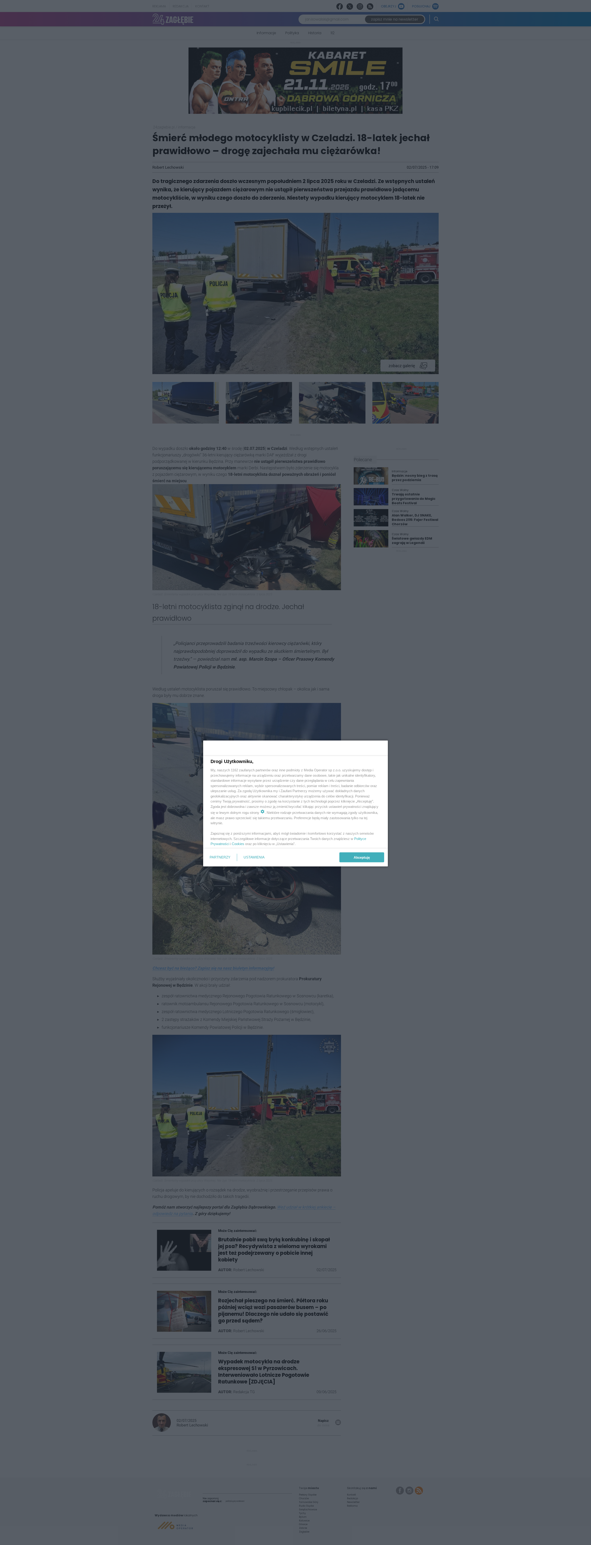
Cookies (238, 844)
